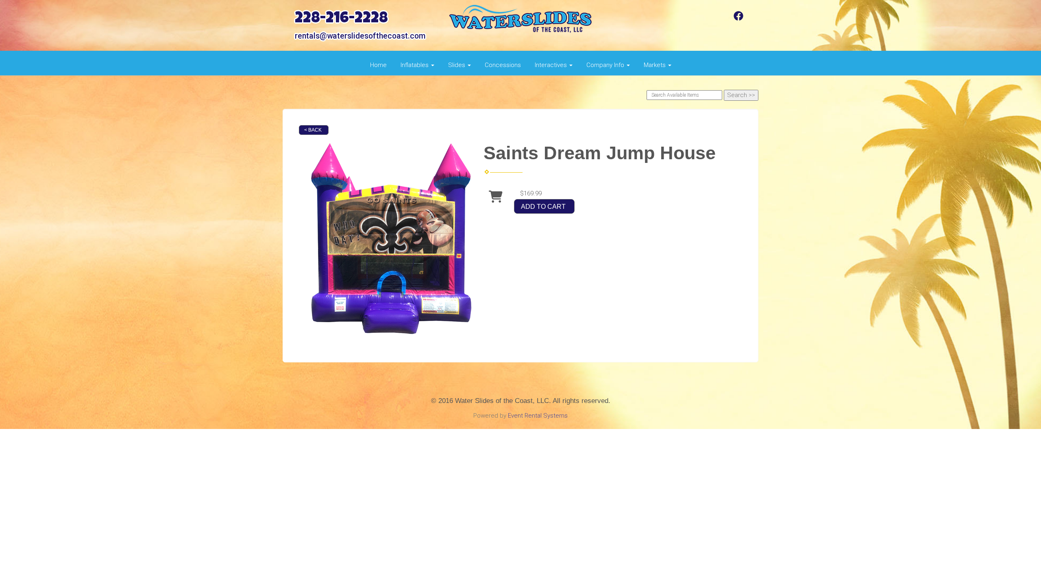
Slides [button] (457, 65)
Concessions (503, 65)
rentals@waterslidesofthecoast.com (360, 36)
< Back (313, 130)
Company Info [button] (606, 65)
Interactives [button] (551, 65)
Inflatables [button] (415, 65)
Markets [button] (655, 65)
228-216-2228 (341, 19)
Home (378, 65)
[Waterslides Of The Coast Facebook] (738, 18)
